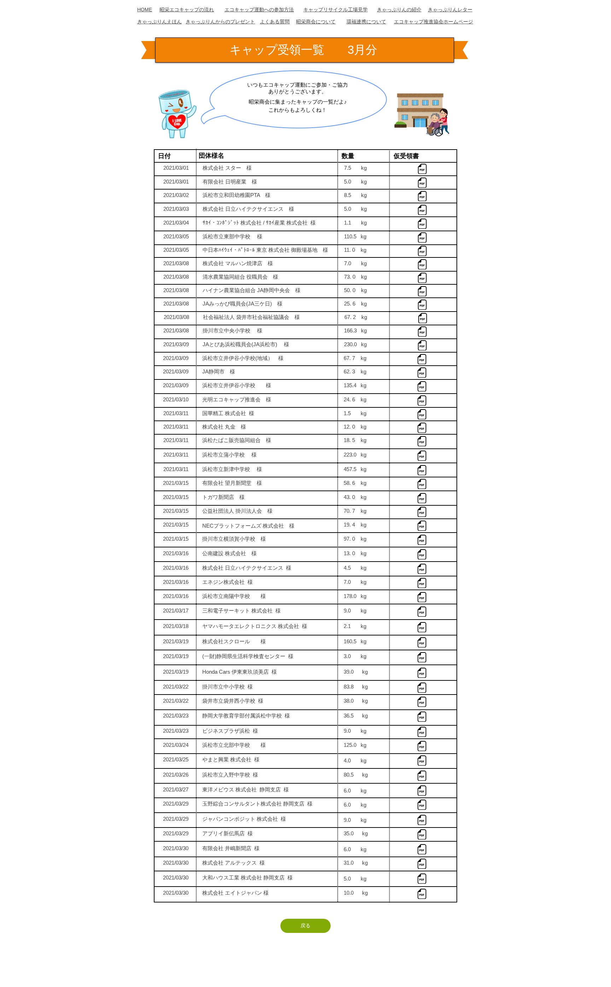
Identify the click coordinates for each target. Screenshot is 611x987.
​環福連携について (366, 21)
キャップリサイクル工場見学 (335, 9)
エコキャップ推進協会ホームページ (433, 21)
